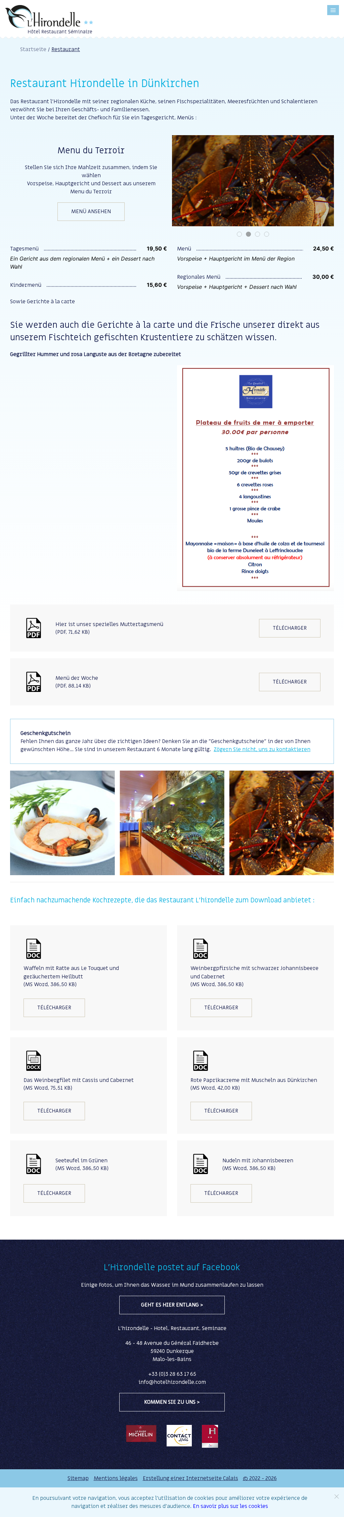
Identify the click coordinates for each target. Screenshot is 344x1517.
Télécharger (290, 628)
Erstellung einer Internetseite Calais (190, 1478)
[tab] (239, 234)
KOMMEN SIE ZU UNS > (172, 1402)
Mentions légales (116, 1478)
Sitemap (78, 1478)
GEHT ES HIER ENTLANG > (172, 1305)
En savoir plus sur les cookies (230, 1506)
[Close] (336, 1496)
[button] (333, 10)
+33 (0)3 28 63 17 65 (172, 1374)
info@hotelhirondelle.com (172, 1382)
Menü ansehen (91, 211)
